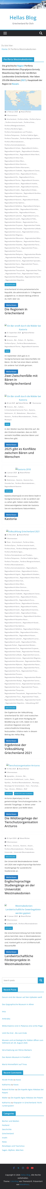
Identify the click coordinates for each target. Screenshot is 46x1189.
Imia (4, 1011)
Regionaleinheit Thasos (29, 264)
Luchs (27, 779)
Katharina (6, 1084)
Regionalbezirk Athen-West (14, 161)
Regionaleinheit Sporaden (31, 261)
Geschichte (7, 1129)
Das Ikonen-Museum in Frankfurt (16, 1057)
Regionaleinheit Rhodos (33, 254)
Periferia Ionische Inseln (13, 122)
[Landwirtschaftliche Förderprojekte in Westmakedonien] (23, 909)
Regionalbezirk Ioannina (29, 187)
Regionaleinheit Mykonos (13, 241)
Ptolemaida (29, 849)
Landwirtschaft (12, 924)
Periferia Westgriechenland (30, 138)
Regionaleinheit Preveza (13, 251)
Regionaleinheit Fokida (32, 225)
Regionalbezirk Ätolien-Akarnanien (17, 167)
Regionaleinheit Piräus (29, 248)
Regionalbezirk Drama (29, 174)
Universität (8, 852)
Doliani (20, 340)
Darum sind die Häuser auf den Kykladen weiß (22, 997)
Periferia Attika (23, 119)
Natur (32, 779)
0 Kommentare (12, 115)
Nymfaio (30, 340)
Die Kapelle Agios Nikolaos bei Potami (27, 1097)
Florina (9, 846)
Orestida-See (9, 483)
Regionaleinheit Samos (31, 257)
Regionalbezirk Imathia (29, 183)
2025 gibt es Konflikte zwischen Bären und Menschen (20, 453)
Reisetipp (35, 782)
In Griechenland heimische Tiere (16, 410)
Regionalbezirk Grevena (30, 180)
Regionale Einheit (11, 645)
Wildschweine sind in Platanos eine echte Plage (22, 1026)
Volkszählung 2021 (32, 703)
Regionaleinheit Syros (12, 264)
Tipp (6, 789)
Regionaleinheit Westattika (14, 277)
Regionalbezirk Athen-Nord (29, 154)
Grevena (16, 846)
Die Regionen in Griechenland (16, 311)
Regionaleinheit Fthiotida (13, 228)
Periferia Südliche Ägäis (29, 135)
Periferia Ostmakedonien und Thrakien (18, 132)
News (7, 351)
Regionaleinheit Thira (33, 270)
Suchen (41, 980)
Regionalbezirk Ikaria (12, 183)
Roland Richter (26, 112)
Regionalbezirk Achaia (12, 148)
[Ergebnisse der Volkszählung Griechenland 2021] (23, 531)
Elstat (9, 542)
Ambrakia (6, 1018)
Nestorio (8, 416)
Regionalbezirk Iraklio (12, 190)
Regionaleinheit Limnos (30, 232)
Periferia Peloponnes (12, 135)
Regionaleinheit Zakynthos (14, 280)
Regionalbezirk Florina (12, 180)
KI (25, 340)
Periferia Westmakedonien (14, 142)
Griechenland (11, 119)
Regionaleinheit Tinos (13, 273)
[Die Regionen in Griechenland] (23, 100)
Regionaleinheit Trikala (30, 273)
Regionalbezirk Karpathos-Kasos (16, 196)
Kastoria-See (28, 480)
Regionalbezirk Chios (12, 174)
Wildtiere (19, 789)
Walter (5, 1097)
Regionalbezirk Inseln (12, 187)
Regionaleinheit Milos (32, 238)
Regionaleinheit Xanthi (33, 277)
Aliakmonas (11, 480)
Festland (9, 491)
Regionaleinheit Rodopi (13, 257)
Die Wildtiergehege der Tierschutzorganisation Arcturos (21, 822)
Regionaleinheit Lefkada (32, 228)
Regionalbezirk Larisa (30, 216)
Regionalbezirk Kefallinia (13, 206)
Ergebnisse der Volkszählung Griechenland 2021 (18, 749)
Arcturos (10, 340)
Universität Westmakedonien (24, 852)
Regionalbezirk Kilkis (12, 209)
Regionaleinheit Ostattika (13, 245)
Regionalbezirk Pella (28, 219)
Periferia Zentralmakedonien (15, 145)
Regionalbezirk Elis (11, 177)
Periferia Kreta (29, 122)
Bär (15, 340)
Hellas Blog (23, 17)
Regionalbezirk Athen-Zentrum (15, 164)
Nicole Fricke (7, 1079)
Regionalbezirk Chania (31, 170)
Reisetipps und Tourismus (23, 793)
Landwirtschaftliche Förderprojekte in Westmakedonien (19, 960)
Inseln (4, 1137)
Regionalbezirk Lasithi (12, 219)
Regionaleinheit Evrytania (14, 225)
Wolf (25, 789)
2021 (23, 80)
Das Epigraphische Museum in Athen (18, 1004)
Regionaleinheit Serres (13, 261)
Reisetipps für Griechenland (14, 786)
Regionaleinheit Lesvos (13, 232)
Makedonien (21, 413)
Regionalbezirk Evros (26, 177)
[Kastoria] (23, 469)
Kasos (18, 1079)
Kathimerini (9, 413)
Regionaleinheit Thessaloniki (15, 270)
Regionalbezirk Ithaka (28, 190)
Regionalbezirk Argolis (12, 151)
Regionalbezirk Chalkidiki (13, 170)
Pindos (34, 416)
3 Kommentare (12, 772)
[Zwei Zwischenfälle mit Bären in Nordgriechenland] (23, 327)
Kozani (15, 83)
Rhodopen (8, 420)
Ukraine (12, 789)
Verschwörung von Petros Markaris (17, 1050)
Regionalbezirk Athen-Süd (14, 158)
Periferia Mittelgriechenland (15, 125)
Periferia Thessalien (12, 138)
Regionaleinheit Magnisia (13, 235)
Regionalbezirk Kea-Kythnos (14, 203)
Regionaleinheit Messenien (14, 238)
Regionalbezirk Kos (11, 212)
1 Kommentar (36, 403)
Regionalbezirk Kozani (27, 212)
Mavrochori (31, 413)
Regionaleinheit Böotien (13, 222)
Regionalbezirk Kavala (30, 200)
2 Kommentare (12, 476)
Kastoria (32, 410)
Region (20, 65)
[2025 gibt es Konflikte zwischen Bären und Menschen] (23, 398)
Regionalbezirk (31, 568)
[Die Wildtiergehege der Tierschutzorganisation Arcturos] (23, 765)
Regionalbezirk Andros (30, 148)
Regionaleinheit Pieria (12, 248)
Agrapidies (10, 776)
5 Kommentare (12, 538)
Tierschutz (34, 786)
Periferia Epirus (35, 119)
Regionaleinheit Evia (30, 222)
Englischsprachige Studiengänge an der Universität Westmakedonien (20, 887)
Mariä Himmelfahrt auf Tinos (14, 1064)
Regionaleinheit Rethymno (14, 254)
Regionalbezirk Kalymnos (13, 193)
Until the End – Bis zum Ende (14, 1033)
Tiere (27, 786)
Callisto (20, 407)
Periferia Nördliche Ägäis (13, 129)
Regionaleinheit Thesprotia (14, 267)
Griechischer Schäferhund (14, 779)
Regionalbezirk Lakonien (13, 216)
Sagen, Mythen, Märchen (13, 1150)
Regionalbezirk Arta (12, 154)
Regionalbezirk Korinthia (29, 209)
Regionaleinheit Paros (31, 245)
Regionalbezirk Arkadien (30, 151)
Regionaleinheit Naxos (32, 241)
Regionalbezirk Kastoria (13, 200)
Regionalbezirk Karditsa (32, 193)
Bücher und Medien (10, 1121)
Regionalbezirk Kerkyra (31, 206)
